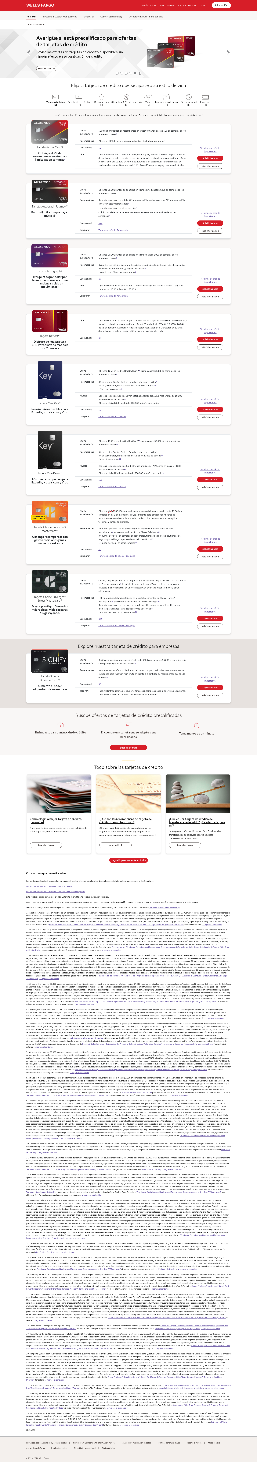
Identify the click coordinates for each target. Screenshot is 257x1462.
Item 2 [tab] (121, 73)
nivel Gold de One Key (151, 1169)
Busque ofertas (46, 68)
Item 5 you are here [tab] (135, 73)
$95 (100, 619)
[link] (40, 5)
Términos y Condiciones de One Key (164, 907)
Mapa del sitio (214, 1443)
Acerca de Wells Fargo (35, 1448)
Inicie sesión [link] (221, 5)
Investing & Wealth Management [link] (60, 16)
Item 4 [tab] (130, 73)
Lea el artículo (46, 845)
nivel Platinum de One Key (165, 1269)
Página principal (108, 1448)
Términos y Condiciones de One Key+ (42, 1192)
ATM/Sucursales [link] (149, 5)
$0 (99, 549)
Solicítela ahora (210, 158)
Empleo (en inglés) (59, 1448)
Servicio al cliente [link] (166, 5)
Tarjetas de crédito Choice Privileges (116, 555)
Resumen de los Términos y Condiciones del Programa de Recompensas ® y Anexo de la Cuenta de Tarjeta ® (116, 924)
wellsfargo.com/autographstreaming (87, 1038)
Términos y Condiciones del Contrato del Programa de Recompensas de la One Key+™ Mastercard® (179, 1192)
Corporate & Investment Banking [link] (146, 16)
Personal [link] (31, 16)
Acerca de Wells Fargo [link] (187, 5)
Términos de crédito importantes (210, 150)
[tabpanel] (128, 53)
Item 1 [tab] (117, 73)
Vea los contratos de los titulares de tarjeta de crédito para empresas (55, 891)
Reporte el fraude (194, 1443)
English (203, 5)
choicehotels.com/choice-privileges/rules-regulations (177, 1328)
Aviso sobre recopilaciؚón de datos (137, 1443)
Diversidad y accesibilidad (84, 1448)
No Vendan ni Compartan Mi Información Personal (94, 1443)
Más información (210, 166)
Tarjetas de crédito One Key (112, 416)
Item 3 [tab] (126, 73)
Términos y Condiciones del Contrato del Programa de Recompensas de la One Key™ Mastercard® (68, 1095)
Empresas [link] (89, 16)
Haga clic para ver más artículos (128, 860)
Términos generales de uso (168, 1443)
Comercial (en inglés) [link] (111, 16)
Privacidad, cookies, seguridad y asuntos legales (46, 1443)
